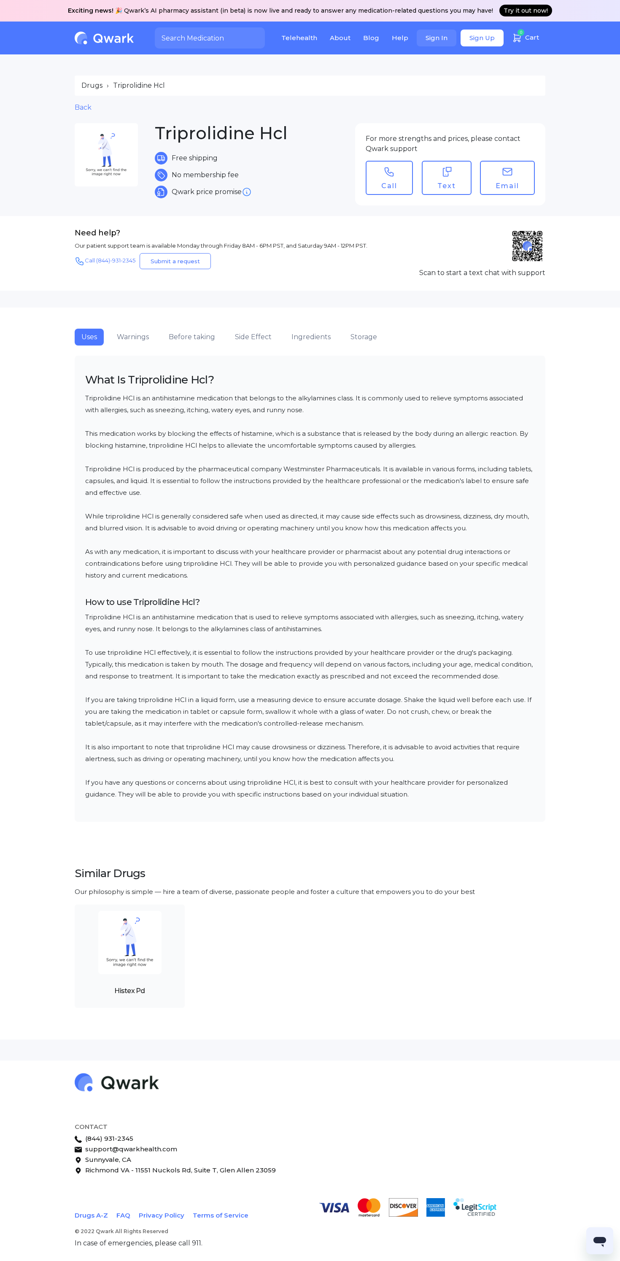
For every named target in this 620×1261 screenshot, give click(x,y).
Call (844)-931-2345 (110, 260)
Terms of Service (220, 1215)
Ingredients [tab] (311, 337)
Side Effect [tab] (253, 337)
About (340, 38)
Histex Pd (129, 991)
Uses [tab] (89, 337)
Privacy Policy (161, 1215)
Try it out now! (526, 10)
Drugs (91, 85)
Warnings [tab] (133, 337)
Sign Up (482, 38)
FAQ (123, 1215)
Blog (371, 38)
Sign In (436, 38)
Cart (529, 35)
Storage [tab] (363, 337)
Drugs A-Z (91, 1215)
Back (83, 107)
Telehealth (299, 38)
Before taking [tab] (192, 337)
